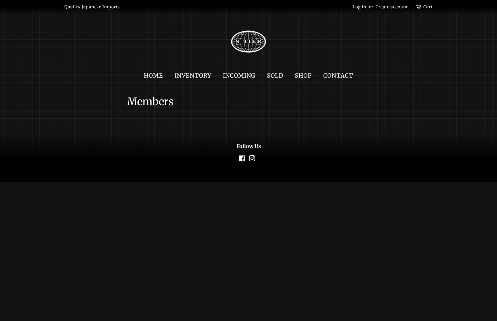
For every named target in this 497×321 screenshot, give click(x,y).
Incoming (239, 75)
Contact (338, 75)
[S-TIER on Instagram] (252, 159)
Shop (303, 75)
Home (153, 75)
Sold (275, 75)
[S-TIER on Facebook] (242, 159)
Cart (428, 6)
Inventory (193, 75)
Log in (359, 6)
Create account (392, 6)
